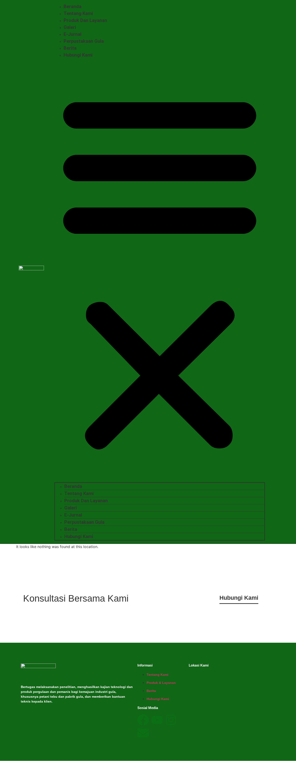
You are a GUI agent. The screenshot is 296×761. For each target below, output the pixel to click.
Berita (70, 48)
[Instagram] (171, 720)
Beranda (72, 6)
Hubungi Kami (78, 55)
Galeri (70, 27)
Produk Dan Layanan (85, 20)
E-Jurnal (72, 34)
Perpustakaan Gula (84, 41)
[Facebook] (143, 720)
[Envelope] (143, 733)
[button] (159, 270)
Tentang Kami (78, 13)
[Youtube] (157, 720)
